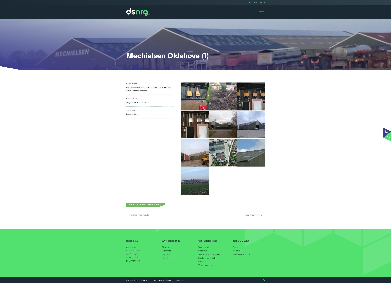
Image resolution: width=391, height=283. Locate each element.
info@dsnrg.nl (132, 254)
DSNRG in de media (241, 254)
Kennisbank (166, 258)
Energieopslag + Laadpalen (209, 254)
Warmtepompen (205, 265)
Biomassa (202, 261)
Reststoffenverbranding (207, 258)
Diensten (165, 247)
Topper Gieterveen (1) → (254, 215)
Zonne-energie (204, 247)
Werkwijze (166, 251)
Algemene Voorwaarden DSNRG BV (169, 280)
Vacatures (237, 251)
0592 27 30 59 (132, 257)
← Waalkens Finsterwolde (137, 215)
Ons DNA (166, 254)
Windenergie (203, 251)
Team (235, 247)
